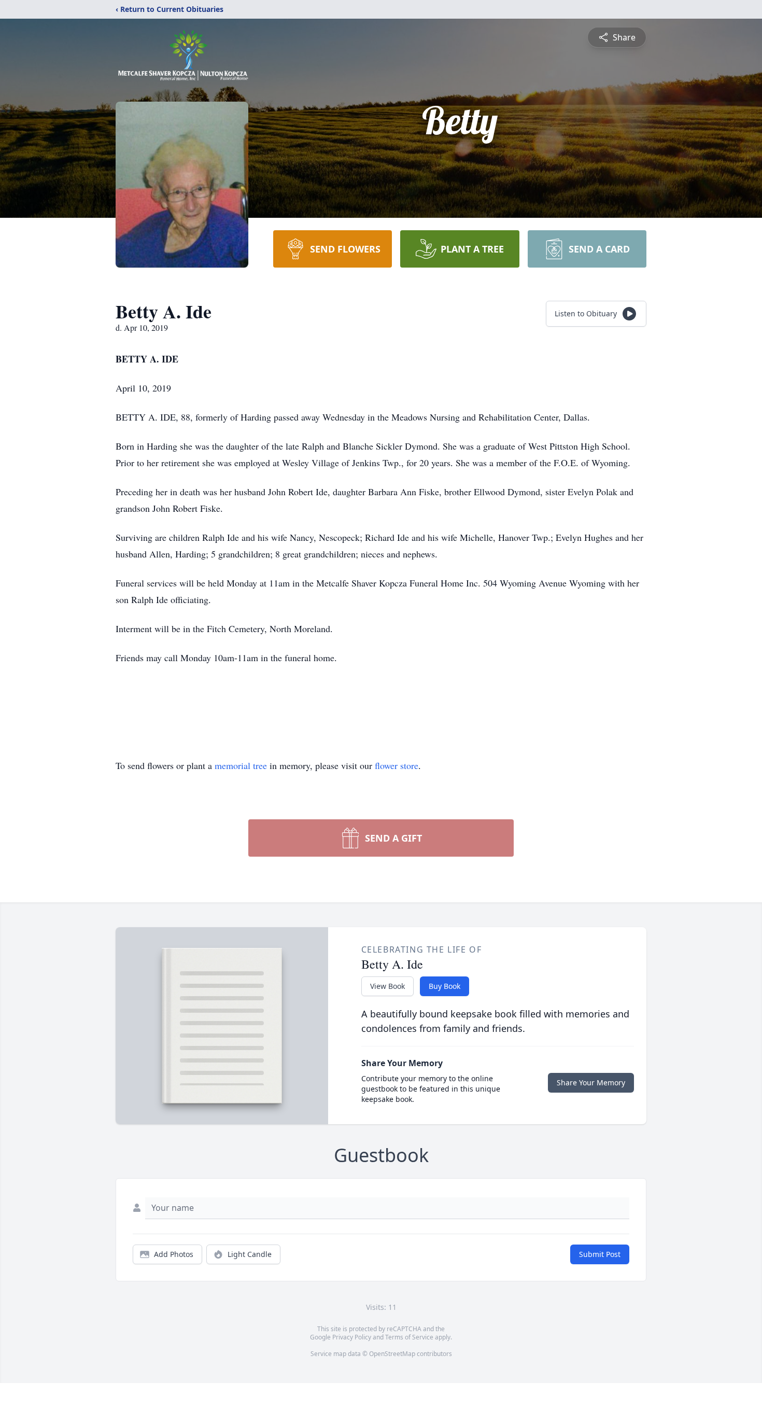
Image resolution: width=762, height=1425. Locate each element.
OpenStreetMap (392, 1353)
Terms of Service (409, 1337)
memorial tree (241, 765)
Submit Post (599, 1254)
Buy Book (444, 986)
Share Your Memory (591, 1082)
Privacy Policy (351, 1337)
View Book (387, 986)
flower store (396, 765)
